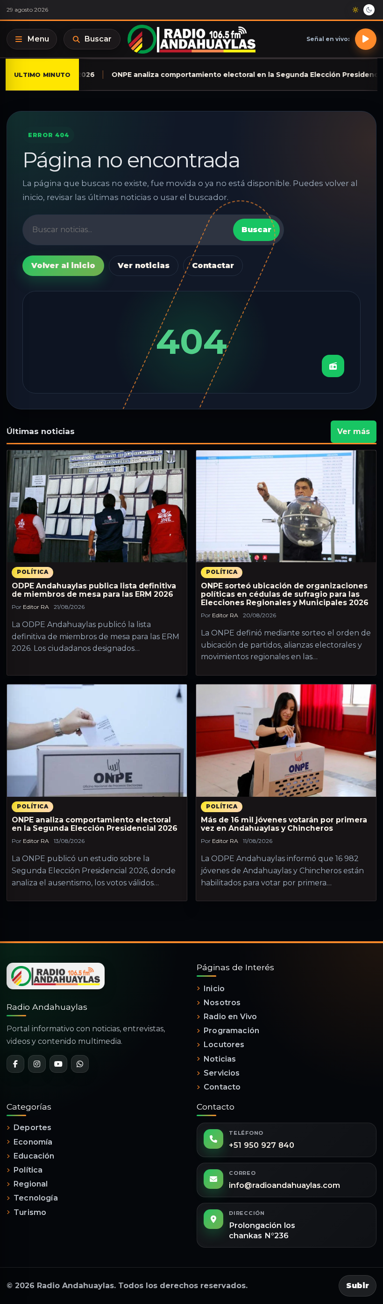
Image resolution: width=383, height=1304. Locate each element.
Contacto (222, 1087)
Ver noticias (144, 265)
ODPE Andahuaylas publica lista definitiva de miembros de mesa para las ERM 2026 (94, 590)
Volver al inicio (63, 265)
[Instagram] (37, 1064)
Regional (31, 1184)
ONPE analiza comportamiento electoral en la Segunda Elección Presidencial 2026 (94, 824)
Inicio (214, 988)
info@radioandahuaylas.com (284, 1185)
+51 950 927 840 (261, 1145)
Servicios (222, 1073)
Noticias (220, 1059)
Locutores (224, 1044)
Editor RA (36, 606)
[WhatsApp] (80, 1064)
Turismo (30, 1212)
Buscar (98, 38)
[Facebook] (15, 1064)
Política (32, 572)
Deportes (32, 1127)
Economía (33, 1142)
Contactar (213, 265)
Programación (231, 1030)
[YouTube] (58, 1064)
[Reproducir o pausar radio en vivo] (365, 39)
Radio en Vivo (230, 1016)
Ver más (353, 431)
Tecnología (36, 1198)
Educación (34, 1156)
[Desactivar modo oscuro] (362, 9)
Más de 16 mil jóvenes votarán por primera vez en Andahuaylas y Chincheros (284, 824)
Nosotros (222, 1002)
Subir (357, 1285)
